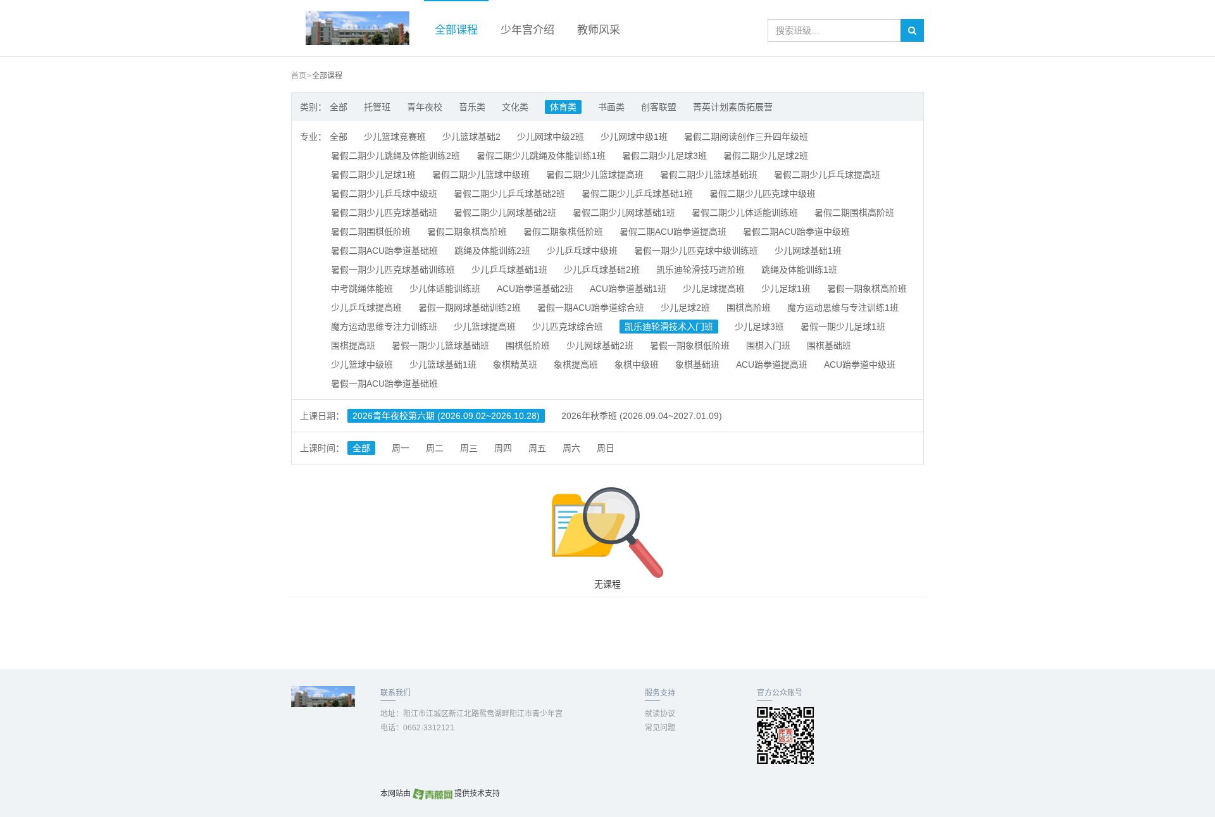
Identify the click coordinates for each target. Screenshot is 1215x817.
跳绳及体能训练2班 (492, 251)
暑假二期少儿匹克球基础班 (384, 213)
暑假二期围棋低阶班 (371, 232)
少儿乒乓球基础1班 (509, 270)
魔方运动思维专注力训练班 (384, 326)
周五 (537, 448)
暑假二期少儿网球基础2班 (505, 213)
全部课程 (456, 30)
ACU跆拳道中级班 (859, 364)
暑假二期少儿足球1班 (373, 175)
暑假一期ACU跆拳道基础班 (384, 383)
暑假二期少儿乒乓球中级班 (384, 194)
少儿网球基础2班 (599, 345)
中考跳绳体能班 (362, 289)
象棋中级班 (636, 364)
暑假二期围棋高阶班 (854, 213)
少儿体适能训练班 (444, 289)
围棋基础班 (829, 345)
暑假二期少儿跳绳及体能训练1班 (541, 156)
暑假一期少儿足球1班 (843, 326)
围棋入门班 (768, 345)
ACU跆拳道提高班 (771, 364)
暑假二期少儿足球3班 (664, 156)
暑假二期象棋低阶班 (563, 232)
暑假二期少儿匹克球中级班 (762, 194)
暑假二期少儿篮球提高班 (595, 175)
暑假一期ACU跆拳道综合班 (590, 307)
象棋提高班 (576, 364)
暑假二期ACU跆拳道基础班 (384, 251)
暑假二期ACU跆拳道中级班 (796, 232)
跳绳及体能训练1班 (799, 270)
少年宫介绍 (527, 30)
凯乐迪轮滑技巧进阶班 (700, 270)
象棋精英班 (515, 364)
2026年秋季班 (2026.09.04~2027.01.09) (641, 416)
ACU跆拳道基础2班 (535, 289)
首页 (298, 76)
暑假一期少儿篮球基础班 (440, 345)
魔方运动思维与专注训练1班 (843, 307)
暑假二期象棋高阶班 (467, 232)
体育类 (563, 107)
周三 (469, 448)
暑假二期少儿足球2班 (765, 156)
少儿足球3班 (759, 326)
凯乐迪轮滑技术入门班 (669, 326)
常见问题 (660, 727)
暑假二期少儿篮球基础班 (708, 175)
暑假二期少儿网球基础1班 (624, 213)
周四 (503, 448)
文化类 (515, 107)
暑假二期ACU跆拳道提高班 (673, 232)
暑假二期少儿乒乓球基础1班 (637, 194)
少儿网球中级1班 (634, 137)
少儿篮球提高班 (485, 326)
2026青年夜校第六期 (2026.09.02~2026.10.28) (446, 416)
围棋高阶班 (748, 307)
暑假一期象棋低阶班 (690, 345)
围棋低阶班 (528, 345)
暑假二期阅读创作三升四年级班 (746, 137)
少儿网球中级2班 (550, 137)
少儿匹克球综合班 (567, 326)
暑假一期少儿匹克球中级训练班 (696, 251)
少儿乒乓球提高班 (366, 307)
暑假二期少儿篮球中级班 (481, 175)
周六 (571, 448)
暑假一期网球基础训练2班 (469, 307)
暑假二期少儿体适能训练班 (745, 213)
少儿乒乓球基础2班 (602, 270)
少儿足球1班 (786, 289)
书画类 (611, 107)
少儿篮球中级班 (362, 364)
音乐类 (472, 107)
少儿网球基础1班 (808, 251)
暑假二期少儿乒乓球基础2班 (509, 194)
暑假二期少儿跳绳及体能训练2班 (395, 156)
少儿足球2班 (685, 307)
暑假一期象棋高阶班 (867, 289)
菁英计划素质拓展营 (733, 107)
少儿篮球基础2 (471, 137)
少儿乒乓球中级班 (582, 251)
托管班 (377, 107)
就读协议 (660, 713)
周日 (605, 448)
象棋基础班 (697, 364)
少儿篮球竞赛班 (395, 137)
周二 (435, 448)
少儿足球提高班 (714, 289)
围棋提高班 (353, 345)
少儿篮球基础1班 (443, 364)
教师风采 (598, 30)
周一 (400, 448)
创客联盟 (658, 107)
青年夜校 (424, 107)
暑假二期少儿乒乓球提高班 (827, 175)
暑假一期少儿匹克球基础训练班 (393, 270)
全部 (338, 107)
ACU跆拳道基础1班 (628, 289)
